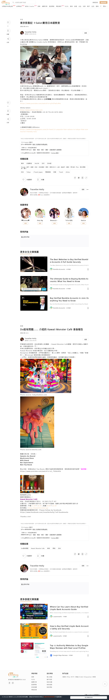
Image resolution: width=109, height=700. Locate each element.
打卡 (30, 149)
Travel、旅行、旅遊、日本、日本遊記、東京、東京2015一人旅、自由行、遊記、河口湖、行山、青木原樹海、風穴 (53, 167)
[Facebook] (8, 123)
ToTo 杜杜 (69, 220)
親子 (88, 6)
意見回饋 (34, 687)
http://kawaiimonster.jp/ (38, 508)
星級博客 (51, 6)
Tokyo (28, 172)
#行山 (68, 677)
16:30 (39, 506)
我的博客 (49, 687)
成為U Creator (29, 6)
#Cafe (81, 677)
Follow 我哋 (54, 153)
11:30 (33, 506)
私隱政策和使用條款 (49, 697)
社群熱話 (19, 6)
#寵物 (64, 677)
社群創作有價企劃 (7, 6)
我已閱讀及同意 (89, 697)
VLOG (66, 6)
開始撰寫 (103, 2)
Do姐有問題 (24, 548)
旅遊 (75, 6)
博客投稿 (34, 690)
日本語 (49, 163)
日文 (43, 163)
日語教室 (29, 163)
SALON (37, 163)
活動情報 (58, 149)
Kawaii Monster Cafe (38, 548)
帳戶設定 (49, 679)
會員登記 (95, 2)
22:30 (54, 506)
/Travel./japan (38, 172)
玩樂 (84, 6)
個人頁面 (49, 677)
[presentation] (20, 213)
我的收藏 (49, 682)
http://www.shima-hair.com (31, 110)
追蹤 (85, 33)
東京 (22, 163)
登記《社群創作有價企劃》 (40, 144)
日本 (22, 172)
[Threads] (8, 132)
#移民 (94, 677)
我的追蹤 (49, 684)
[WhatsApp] (8, 128)
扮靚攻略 (52, 149)
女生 (80, 6)
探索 (39, 6)
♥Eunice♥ (25, 220)
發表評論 (25, 237)
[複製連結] (8, 137)
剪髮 (54, 172)
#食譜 (77, 677)
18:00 (48, 506)
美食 (71, 6)
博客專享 (58, 6)
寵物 (97, 6)
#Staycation (88, 677)
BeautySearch (54, 220)
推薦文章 (44, 6)
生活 (93, 6)
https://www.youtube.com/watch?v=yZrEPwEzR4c (40, 103)
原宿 (54, 548)
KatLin (83, 220)
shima (68, 172)
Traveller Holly (30, 32)
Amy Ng (40, 220)
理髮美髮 (48, 172)
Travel (61, 172)
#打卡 (72, 677)
